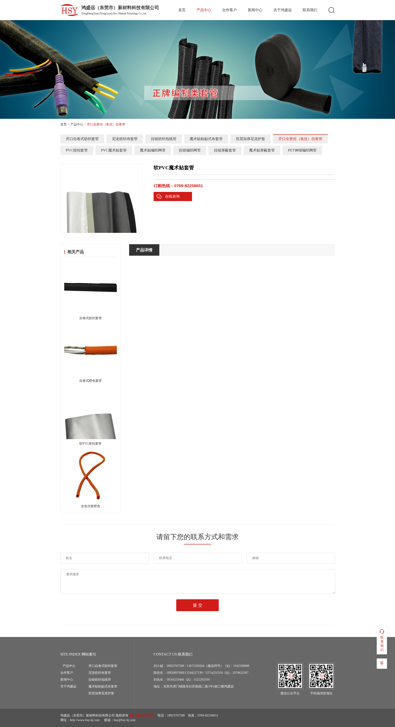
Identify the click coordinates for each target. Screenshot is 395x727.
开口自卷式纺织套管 (82, 139)
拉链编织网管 (190, 150)
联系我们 (310, 10)
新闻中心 (255, 10)
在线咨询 (172, 196)
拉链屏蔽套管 (225, 150)
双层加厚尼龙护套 (250, 139)
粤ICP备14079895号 (141, 715)
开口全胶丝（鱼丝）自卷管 (300, 139)
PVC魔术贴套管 (114, 150)
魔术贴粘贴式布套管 (206, 139)
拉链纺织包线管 (163, 139)
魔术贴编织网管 (152, 150)
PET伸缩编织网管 (302, 150)
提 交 (197, 605)
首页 (182, 10)
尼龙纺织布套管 (125, 139)
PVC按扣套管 (77, 150)
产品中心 (204, 10)
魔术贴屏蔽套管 (262, 150)
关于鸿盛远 (282, 10)
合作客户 (229, 10)
